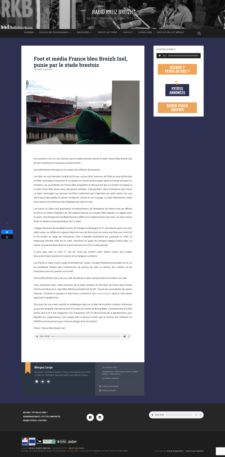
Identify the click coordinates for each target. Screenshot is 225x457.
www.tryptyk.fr (175, 451)
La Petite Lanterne (43, 69)
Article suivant (109, 390)
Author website (42, 381)
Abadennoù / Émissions (113, 371)
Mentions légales (195, 451)
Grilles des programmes (53, 32)
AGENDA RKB (145, 32)
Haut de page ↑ (77, 448)
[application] (179, 55)
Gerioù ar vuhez (107, 32)
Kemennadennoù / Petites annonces (41, 417)
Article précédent (110, 386)
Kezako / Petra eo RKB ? (35, 412)
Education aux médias (170, 32)
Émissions (83, 32)
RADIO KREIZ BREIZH (112, 12)
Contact (128, 32)
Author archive (36, 381)
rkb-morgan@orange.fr (48, 381)
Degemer (29, 32)
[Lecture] (160, 55)
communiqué (103, 293)
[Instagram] (100, 417)
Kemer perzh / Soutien (34, 420)
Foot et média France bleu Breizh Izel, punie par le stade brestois (81, 61)
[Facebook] (91, 417)
